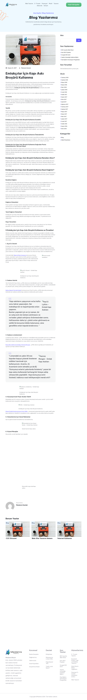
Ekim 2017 (64, 99)
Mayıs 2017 (64, 111)
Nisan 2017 (64, 114)
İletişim (46, 5)
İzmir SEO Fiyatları (66, 52)
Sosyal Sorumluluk (34, 666)
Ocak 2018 (64, 92)
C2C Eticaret (11, 495)
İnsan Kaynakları (34, 663)
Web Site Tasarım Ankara (42, 495)
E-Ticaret (37, 3)
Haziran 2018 (64, 80)
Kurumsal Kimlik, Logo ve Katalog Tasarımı (74, 661)
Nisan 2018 (64, 85)
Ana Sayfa (37, 13)
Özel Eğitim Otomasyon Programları (70, 59)
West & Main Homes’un (20, 255)
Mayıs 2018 (64, 82)
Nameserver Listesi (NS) (49, 658)
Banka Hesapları (34, 654)
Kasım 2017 (64, 97)
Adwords (39, 5)
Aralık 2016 (64, 123)
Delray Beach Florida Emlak (13, 290)
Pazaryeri (45, 3)
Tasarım (56, 3)
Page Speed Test (49, 662)
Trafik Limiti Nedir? (49, 667)
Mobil (50, 3)
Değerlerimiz (33, 657)
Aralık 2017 (64, 94)
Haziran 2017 (64, 109)
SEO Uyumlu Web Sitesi (67, 50)
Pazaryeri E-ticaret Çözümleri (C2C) (75, 674)
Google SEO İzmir (65, 55)
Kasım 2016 (64, 126)
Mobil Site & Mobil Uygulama (74, 668)
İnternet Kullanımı (65, 495)
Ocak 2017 (64, 121)
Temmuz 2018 (64, 77)
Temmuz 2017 (64, 106)
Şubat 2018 (64, 89)
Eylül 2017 (63, 102)
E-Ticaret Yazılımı (74, 655)
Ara (61, 35)
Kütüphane (49, 654)
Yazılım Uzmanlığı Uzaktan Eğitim (69, 57)
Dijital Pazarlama (65, 140)
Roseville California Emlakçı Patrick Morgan (18, 345)
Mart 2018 (64, 87)
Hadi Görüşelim (73, 5)
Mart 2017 (64, 116)
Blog (62, 137)
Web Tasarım (29, 3)
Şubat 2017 (64, 119)
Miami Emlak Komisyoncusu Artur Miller (17, 411)
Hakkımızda (32, 660)
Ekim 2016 (64, 128)
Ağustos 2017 (64, 104)
